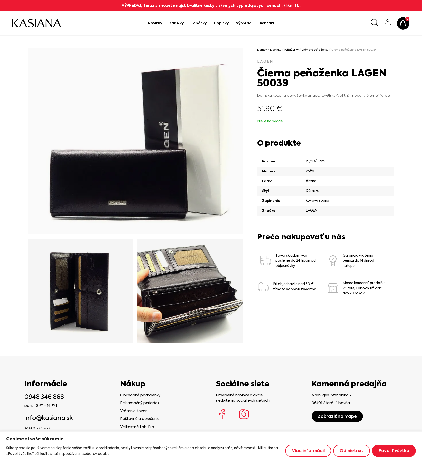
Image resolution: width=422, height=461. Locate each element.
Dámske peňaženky (315, 50)
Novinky (155, 23)
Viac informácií (308, 451)
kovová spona (317, 200)
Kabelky (176, 23)
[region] (211, 446)
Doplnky (221, 23)
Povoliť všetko (394, 451)
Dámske (312, 190)
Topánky (199, 23)
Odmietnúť (351, 451)
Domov (262, 50)
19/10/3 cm (315, 161)
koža (310, 171)
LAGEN (265, 61)
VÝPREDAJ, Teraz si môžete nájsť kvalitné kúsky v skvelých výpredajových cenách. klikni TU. (211, 5)
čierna (311, 181)
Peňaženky (291, 50)
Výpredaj (244, 23)
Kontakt (267, 23)
